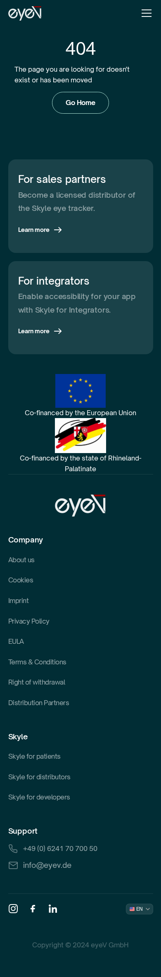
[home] (25, 13)
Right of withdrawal (36, 682)
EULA (16, 641)
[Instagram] (13, 909)
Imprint (18, 600)
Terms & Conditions (37, 662)
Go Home (80, 102)
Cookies (20, 580)
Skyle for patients (34, 756)
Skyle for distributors (39, 777)
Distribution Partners (38, 703)
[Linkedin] (53, 909)
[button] (145, 13)
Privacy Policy (29, 621)
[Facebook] (33, 909)
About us (21, 560)
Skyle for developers (39, 797)
